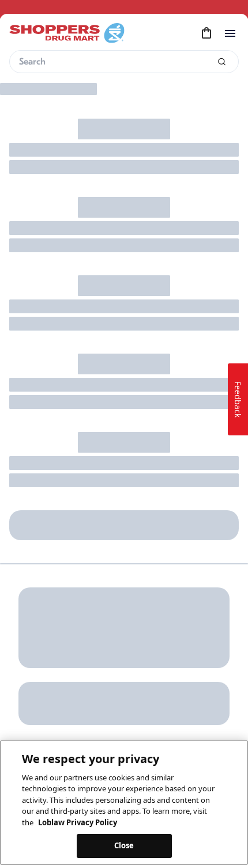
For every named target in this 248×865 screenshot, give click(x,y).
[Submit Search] (221, 62)
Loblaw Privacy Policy (77, 822)
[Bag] (206, 33)
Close (124, 845)
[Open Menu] (230, 33)
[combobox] (124, 61)
